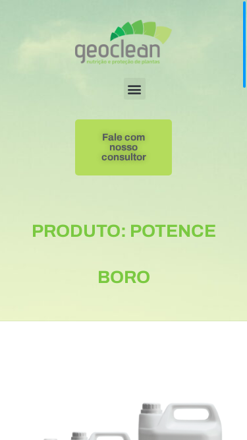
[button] (135, 89)
